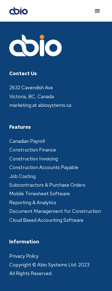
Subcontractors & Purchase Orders (47, 185)
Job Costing (22, 176)
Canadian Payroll (27, 141)
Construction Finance (32, 150)
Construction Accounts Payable (43, 167)
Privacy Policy (24, 256)
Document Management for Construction (55, 211)
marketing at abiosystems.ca (40, 105)
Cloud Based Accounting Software (46, 220)
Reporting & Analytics (32, 202)
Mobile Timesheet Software (39, 193)
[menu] (97, 10)
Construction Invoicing (33, 159)
